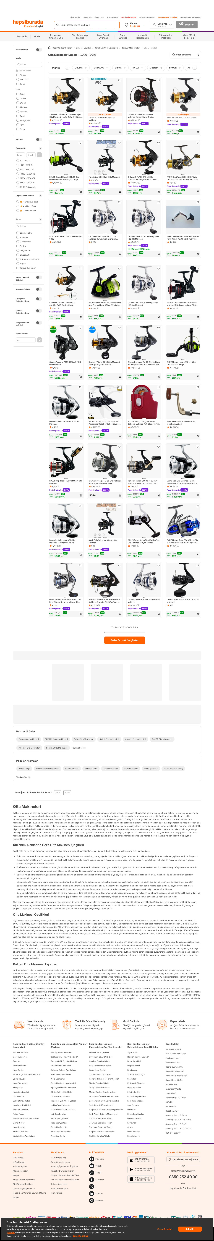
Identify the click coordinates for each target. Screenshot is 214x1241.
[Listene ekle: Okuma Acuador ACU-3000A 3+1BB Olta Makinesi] (80, 328)
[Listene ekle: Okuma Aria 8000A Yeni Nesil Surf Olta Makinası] (158, 565)
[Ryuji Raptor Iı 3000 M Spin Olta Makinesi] (66, 461)
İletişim (16, 1197)
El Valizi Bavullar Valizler (99, 1083)
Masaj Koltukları (134, 1087)
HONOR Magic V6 (172, 1133)
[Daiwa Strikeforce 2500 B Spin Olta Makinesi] (66, 402)
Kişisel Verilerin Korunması (24, 1179)
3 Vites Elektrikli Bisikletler (100, 1074)
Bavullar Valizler (19, 1065)
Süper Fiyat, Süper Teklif (94, 17)
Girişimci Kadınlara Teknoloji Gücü (65, 1175)
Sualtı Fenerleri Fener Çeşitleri (101, 1105)
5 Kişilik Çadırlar (134, 1092)
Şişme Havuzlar (19, 1079)
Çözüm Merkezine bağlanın (183, 1159)
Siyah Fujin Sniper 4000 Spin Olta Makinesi (103, 541)
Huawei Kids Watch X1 (174, 1071)
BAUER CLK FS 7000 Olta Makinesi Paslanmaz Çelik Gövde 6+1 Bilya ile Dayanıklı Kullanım (104, 422)
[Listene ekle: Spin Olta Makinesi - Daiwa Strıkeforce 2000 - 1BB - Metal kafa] (198, 446)
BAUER (23, 102)
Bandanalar (132, 1070)
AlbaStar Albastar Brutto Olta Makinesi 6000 (65, 237)
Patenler (16, 1061)
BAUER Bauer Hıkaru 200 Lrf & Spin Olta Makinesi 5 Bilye (182, 363)
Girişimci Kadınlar (128, 17)
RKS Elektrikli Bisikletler (61, 1065)
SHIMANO (24, 79)
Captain (23, 98)
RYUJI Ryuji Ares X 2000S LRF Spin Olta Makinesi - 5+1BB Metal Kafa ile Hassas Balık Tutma (182, 178)
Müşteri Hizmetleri (147, 17)
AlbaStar (23, 107)
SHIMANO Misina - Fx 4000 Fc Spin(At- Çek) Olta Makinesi (62, 303)
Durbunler (131, 1109)
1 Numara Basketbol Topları (100, 1118)
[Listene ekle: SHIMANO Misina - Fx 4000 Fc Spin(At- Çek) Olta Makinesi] (80, 268)
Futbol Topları (18, 1114)
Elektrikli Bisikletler (21, 1052)
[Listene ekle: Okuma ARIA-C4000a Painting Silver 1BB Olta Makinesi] (158, 202)
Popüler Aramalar (172, 1058)
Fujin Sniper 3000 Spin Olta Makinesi (104, 177)
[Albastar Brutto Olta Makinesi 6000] (66, 217)
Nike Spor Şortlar (58, 1136)
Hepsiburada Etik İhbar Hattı (183, 1188)
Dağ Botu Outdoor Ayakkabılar (101, 1131)
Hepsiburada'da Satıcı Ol (190, 17)
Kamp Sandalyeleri (21, 1092)
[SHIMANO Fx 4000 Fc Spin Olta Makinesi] (105, 95)
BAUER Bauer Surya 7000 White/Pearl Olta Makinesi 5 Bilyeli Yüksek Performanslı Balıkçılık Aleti (144, 541)
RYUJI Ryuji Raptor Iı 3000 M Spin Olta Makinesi (65, 482)
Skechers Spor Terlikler (60, 1131)
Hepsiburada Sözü (173, 1049)
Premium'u (30, 26)
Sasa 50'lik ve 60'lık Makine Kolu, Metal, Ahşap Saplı (181, 422)
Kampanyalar (112, 17)
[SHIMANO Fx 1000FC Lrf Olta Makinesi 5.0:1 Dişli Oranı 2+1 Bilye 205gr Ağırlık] (144, 157)
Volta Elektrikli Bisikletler (61, 1074)
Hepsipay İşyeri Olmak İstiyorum (64, 1166)
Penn (22, 124)
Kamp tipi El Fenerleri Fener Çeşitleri (104, 1079)
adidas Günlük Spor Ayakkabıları (64, 1057)
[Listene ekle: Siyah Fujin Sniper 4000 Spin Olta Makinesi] (119, 506)
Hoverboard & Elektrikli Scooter (26, 1118)
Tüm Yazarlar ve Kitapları (175, 1053)
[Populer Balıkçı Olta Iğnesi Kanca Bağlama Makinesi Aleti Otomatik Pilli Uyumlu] (144, 402)
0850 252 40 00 (183, 1177)
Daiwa (22, 84)
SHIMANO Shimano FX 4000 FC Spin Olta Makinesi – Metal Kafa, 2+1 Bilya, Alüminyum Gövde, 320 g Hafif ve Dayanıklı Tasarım (65, 115)
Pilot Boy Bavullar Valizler (99, 1136)
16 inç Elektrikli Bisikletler (99, 1087)
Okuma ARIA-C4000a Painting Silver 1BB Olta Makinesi (143, 237)
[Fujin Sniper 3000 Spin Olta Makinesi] (105, 157)
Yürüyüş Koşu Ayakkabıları (24, 1136)
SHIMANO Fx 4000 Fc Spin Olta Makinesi (102, 118)
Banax (22, 129)
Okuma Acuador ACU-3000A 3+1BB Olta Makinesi (65, 363)
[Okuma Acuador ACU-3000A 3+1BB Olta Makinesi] (66, 342)
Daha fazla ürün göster (124, 640)
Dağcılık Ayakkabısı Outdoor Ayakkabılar (106, 1109)
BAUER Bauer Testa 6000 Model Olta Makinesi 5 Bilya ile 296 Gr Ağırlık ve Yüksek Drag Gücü (182, 541)
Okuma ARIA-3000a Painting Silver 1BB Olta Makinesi (143, 303)
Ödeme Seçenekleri (59, 1184)
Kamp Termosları (20, 1083)
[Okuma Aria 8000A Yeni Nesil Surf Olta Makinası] (144, 580)
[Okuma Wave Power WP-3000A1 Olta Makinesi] (183, 580)
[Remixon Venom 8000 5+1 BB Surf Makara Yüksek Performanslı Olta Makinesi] (144, 461)
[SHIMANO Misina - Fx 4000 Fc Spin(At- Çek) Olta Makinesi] (66, 283)
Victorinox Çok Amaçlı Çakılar (63, 1101)
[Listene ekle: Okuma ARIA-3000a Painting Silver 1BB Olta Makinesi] (158, 268)
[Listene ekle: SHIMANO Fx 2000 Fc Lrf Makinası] (198, 80)
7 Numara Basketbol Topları (100, 1123)
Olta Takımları (18, 1096)
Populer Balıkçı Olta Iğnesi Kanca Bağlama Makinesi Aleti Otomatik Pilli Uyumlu (143, 422)
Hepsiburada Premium (167, 17)
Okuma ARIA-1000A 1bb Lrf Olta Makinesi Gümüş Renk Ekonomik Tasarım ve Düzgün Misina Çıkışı (102, 237)
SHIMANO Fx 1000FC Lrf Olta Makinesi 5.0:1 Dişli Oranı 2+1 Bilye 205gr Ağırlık (142, 178)
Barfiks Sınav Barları (21, 1101)
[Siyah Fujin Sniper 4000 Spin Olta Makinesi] (105, 520)
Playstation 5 (170, 1093)
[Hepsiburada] (28, 22)
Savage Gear (25, 120)
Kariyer (16, 1175)
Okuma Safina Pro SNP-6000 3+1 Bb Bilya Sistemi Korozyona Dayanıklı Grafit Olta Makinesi (65, 600)
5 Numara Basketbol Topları (100, 1127)
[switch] (39, 50)
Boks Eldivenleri (134, 1136)
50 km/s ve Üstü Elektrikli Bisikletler (104, 1096)
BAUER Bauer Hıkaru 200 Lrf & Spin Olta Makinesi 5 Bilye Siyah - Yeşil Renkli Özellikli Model (64, 178)
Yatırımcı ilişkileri (20, 1166)
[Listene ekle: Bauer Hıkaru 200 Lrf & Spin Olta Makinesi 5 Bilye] (198, 328)
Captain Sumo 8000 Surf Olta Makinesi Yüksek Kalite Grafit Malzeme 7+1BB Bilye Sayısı (140, 115)
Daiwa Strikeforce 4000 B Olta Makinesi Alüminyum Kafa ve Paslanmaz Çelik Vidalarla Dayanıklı (64, 541)
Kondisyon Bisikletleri (22, 1105)
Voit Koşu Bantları (58, 1114)
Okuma (23, 75)
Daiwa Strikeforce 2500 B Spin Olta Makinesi (64, 422)
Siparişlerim (75, 17)
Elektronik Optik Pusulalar (138, 1057)
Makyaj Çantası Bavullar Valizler (102, 1092)
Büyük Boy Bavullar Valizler (100, 1057)
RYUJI (22, 94)
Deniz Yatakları (133, 1131)
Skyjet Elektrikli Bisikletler (61, 1092)
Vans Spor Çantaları (59, 1123)
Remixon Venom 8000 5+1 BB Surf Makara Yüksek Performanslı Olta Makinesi (142, 482)
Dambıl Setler (18, 1123)
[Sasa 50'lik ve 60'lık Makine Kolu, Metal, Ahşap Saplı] (183, 402)
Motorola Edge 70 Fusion (175, 1097)
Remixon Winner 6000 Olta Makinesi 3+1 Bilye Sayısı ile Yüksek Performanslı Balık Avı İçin (104, 363)
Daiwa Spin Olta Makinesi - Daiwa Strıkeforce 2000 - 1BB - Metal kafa (182, 482)
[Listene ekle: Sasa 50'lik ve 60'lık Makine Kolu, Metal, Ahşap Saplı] (198, 387)
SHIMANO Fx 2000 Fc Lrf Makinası (181, 117)
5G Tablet (169, 1102)
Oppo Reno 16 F (172, 1111)
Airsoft (130, 1127)
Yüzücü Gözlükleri (20, 1131)
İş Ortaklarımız (19, 1162)
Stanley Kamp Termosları (61, 1052)
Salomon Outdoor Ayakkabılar (63, 1070)
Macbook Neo (171, 1084)
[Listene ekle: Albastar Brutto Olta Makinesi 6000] (80, 202)
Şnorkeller (131, 1079)
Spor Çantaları (133, 1105)
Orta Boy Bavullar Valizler (99, 1061)
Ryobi (22, 116)
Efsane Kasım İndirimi (174, 1067)
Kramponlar (18, 1087)
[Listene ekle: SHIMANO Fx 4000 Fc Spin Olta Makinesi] (119, 80)
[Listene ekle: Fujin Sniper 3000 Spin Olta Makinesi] (119, 143)
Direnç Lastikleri (134, 1061)
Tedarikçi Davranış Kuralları (62, 1171)
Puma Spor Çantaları (59, 1118)
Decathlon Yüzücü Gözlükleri (63, 1109)
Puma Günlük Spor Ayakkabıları (64, 1061)
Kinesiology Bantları (135, 1114)
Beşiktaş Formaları (20, 1109)
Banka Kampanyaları (59, 1188)
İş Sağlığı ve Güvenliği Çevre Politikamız (29, 1193)
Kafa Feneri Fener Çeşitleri (100, 1065)
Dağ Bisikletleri (133, 1065)
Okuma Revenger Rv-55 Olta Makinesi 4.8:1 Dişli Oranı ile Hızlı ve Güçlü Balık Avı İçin (144, 363)
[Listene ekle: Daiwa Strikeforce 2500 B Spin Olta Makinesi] (80, 387)
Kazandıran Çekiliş (173, 1089)
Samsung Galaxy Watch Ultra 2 (178, 1128)
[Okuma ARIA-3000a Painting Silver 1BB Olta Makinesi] (144, 283)
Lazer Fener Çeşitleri (97, 1070)
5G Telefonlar (171, 1106)
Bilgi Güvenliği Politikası (23, 1184)
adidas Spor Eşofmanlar (60, 1105)
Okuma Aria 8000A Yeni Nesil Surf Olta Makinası (144, 600)
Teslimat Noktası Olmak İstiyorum (65, 1179)
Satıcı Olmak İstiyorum (60, 1162)
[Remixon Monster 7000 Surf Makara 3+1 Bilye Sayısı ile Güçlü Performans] (105, 580)
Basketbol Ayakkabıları (136, 1096)
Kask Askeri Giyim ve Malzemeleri (103, 1114)
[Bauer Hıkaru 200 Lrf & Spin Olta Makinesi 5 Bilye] (183, 342)
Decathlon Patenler (59, 1127)
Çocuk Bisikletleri (20, 1057)
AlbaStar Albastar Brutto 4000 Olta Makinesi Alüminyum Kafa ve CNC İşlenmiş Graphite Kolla (182, 303)
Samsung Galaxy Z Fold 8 (176, 1115)
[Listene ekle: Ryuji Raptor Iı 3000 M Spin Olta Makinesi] (80, 446)
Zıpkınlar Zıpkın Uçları (136, 1074)
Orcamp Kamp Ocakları (60, 1096)
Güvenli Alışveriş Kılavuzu (23, 1188)
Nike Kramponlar (58, 1079)
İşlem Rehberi (56, 1193)
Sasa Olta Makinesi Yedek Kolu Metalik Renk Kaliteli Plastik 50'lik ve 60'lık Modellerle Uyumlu (183, 237)
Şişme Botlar (132, 1052)
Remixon (23, 111)
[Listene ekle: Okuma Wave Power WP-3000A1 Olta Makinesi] (198, 565)
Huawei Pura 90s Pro (174, 1080)
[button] (39, 154)
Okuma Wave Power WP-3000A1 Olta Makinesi (183, 600)
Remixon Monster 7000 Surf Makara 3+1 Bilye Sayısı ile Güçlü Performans (104, 600)
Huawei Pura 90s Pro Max (176, 1075)
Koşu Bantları (18, 1070)
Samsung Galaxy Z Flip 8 (175, 1124)
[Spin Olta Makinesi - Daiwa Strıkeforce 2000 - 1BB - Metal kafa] (183, 461)
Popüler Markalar (172, 1062)
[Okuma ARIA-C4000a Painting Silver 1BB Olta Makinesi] (144, 217)
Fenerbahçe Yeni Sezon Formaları (27, 1074)
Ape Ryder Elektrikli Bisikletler (63, 1087)
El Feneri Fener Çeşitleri (99, 1052)
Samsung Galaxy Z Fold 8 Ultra (178, 1119)
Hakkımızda (18, 1157)
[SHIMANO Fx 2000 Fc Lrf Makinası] (183, 95)
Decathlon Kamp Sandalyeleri (63, 1083)
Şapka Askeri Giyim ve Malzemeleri (104, 1101)
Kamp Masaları (19, 1127)
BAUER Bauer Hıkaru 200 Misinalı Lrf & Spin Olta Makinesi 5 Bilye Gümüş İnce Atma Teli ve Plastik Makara (105, 303)
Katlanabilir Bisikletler (136, 1083)
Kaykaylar (131, 1123)
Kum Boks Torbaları (135, 1101)
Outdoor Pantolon (134, 1118)
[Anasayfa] (49, 48)
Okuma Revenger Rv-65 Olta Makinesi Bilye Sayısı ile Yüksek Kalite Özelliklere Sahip (105, 482)
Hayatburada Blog (58, 1157)
